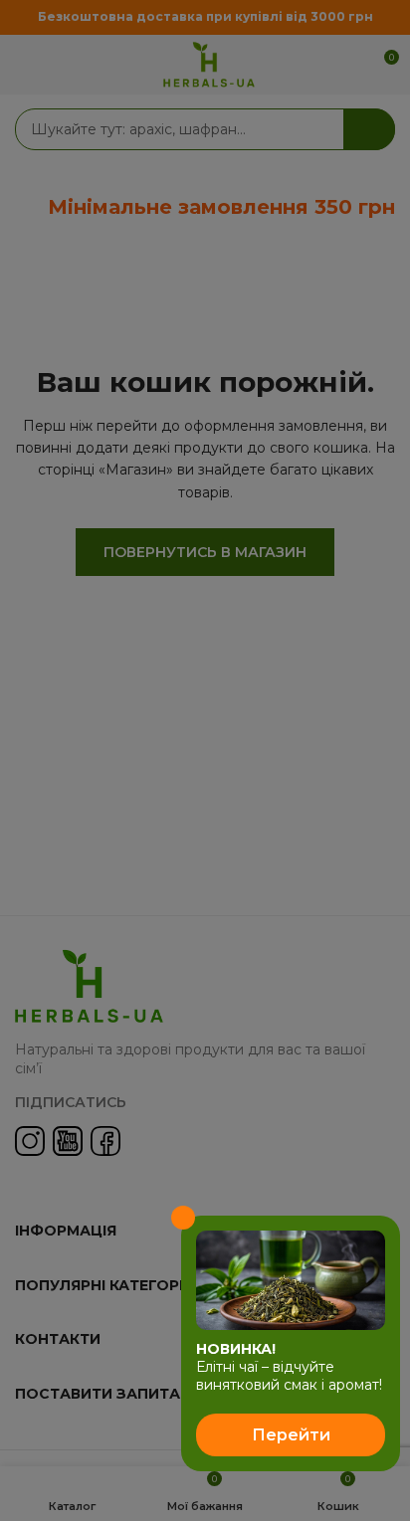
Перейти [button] (291, 1435)
